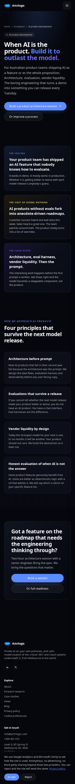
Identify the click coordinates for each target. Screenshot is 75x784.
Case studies (11, 696)
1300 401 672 (12, 738)
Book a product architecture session (33, 106)
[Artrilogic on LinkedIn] (7, 667)
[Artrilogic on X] (16, 667)
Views (7, 701)
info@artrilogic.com (15, 734)
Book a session (37, 578)
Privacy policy (12, 711)
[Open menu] (67, 5)
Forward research (14, 691)
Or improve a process (23, 117)
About (7, 686)
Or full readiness (37, 588)
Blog (6, 706)
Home (7, 26)
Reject (28, 777)
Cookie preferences (15, 716)
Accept (12, 777)
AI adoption (19, 26)
